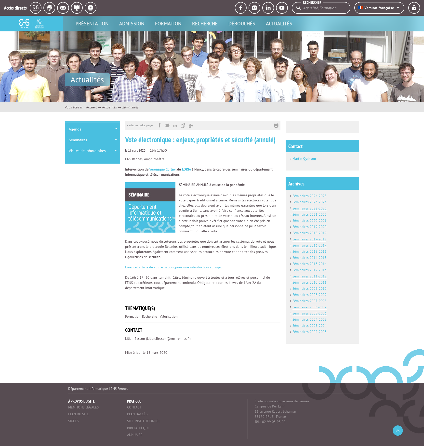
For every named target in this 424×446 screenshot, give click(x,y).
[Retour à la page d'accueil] (31, 23)
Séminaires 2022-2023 (309, 208)
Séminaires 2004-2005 (309, 319)
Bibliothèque (138, 428)
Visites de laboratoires (87, 150)
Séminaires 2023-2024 (309, 202)
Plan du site (78, 414)
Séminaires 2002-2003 (309, 331)
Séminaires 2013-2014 (309, 264)
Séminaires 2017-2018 (309, 239)
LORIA (186, 169)
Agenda (75, 129)
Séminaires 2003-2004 (309, 325)
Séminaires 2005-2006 (309, 313)
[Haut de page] (398, 430)
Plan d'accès (137, 414)
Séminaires (78, 139)
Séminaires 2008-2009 (309, 294)
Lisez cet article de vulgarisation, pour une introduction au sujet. (174, 267)
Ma (294, 158)
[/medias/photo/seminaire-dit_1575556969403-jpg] (150, 207)
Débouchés (241, 23)
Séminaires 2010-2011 (309, 282)
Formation (168, 23)
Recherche (205, 23)
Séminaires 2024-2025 (309, 196)
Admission (131, 23)
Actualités (279, 23)
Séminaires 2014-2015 (309, 257)
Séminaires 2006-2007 (309, 307)
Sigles (73, 421)
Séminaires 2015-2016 (309, 251)
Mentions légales (83, 407)
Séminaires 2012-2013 (309, 270)
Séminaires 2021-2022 (309, 214)
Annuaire (135, 435)
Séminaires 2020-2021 (309, 220)
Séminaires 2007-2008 (309, 301)
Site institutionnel (143, 421)
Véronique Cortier (162, 169)
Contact (134, 407)
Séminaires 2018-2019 (309, 233)
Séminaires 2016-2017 (309, 245)
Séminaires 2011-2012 (309, 276)
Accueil (91, 107)
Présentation (92, 23)
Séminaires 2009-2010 (309, 288)
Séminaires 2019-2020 (309, 226)
